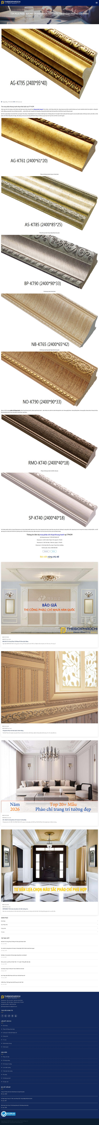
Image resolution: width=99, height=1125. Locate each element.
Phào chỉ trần (6, 1056)
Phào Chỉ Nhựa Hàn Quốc (9, 1029)
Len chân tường (7, 1067)
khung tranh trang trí (38, 109)
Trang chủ (30, 15)
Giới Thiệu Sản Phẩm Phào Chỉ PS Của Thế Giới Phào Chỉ (13, 975)
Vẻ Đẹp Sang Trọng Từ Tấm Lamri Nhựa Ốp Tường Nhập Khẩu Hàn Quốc (16, 1098)
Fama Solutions (19, 1122)
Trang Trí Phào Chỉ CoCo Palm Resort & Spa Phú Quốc (12, 1091)
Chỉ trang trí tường (7, 1064)
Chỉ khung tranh (7, 1078)
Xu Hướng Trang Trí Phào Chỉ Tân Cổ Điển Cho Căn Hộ (12, 968)
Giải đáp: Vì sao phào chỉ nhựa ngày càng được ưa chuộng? (14, 955)
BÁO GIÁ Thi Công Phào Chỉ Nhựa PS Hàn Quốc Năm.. (16, 641)
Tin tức (36, 15)
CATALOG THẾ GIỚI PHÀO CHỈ (10, 1032)
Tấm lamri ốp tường (7, 1071)
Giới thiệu (3, 921)
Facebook (46, 551)
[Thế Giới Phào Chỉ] (11, 4)
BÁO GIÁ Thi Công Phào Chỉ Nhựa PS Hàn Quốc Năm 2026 (13, 941)
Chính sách (5, 1047)
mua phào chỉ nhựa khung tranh (52, 535)
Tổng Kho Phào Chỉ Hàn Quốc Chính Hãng (13, 730)
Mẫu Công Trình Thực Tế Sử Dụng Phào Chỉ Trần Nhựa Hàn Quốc (14, 1105)
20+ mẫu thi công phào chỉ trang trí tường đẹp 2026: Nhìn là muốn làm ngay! (17, 948)
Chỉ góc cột (5, 1081)
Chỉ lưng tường (6, 1060)
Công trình (3, 928)
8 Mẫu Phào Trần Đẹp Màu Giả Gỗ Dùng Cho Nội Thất (12, 982)
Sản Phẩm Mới (4, 924)
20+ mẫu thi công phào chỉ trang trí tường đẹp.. (15, 819)
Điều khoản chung (7, 1043)
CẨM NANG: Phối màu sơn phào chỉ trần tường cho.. (15, 909)
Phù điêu (5, 1074)
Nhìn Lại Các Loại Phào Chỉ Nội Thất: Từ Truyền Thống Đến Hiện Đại (15, 961)
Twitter (53, 551)
